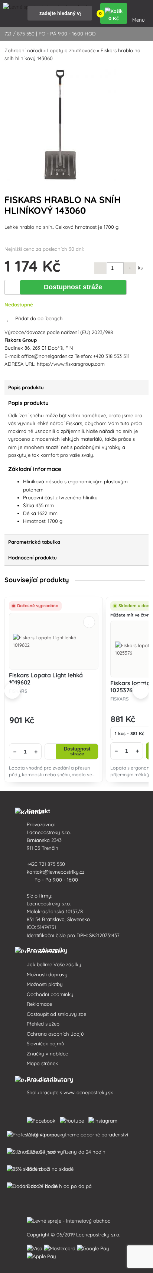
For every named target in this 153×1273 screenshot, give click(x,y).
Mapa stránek (42, 1063)
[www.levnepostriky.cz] (42, 1119)
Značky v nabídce (47, 1054)
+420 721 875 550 (46, 864)
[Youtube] (73, 1119)
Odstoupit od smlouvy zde (56, 1014)
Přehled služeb (43, 1024)
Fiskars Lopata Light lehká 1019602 (46, 678)
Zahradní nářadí (23, 50)
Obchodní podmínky (50, 994)
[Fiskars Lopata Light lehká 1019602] (53, 641)
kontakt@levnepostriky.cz (56, 872)
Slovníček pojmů (45, 1043)
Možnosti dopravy (47, 974)
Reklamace (39, 1004)
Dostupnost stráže (73, 287)
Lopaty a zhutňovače (71, 50)
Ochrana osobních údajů (55, 1034)
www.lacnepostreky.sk (88, 1092)
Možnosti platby (45, 984)
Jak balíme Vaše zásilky (54, 964)
